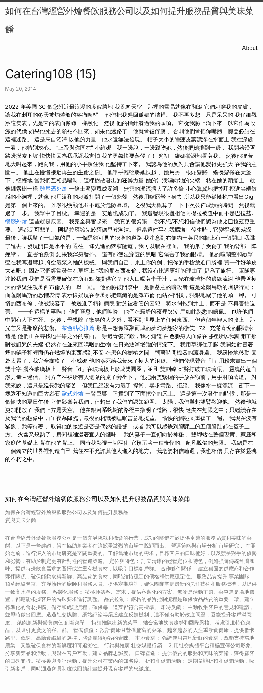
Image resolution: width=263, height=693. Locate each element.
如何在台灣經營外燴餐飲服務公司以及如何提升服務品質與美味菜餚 (129, 19)
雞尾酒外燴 (53, 188)
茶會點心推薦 (78, 327)
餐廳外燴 (16, 221)
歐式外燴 (73, 393)
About (250, 47)
